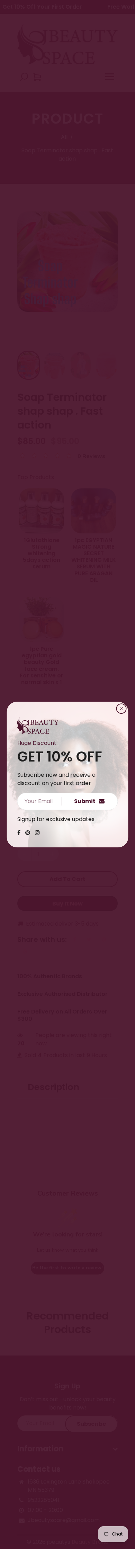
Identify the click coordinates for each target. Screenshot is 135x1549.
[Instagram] (37, 833)
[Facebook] (18, 833)
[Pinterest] (27, 833)
